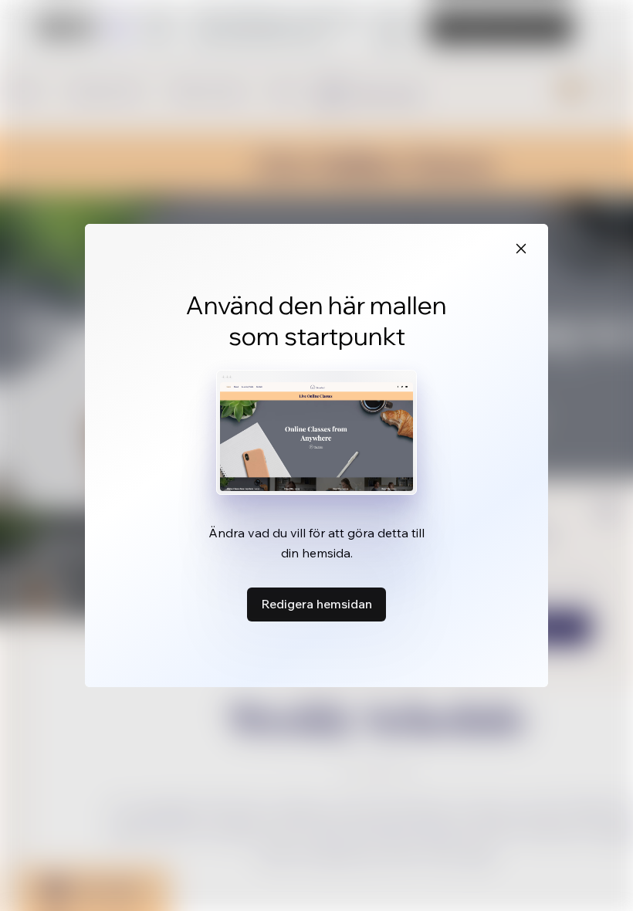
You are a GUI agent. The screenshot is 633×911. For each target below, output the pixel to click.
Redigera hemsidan (316, 603)
